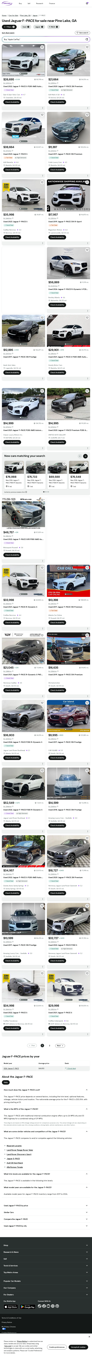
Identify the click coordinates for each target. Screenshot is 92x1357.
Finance (52, 3)
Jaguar (35, 15)
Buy (20, 3)
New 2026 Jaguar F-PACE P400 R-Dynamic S (14, 482)
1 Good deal (71, 1068)
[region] (46, 1345)
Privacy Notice (7, 1322)
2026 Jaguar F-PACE (11, 1068)
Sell (29, 3)
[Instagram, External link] (53, 1306)
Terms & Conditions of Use (11, 1318)
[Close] (89, 1336)
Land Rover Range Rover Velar (20, 1150)
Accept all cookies (78, 1347)
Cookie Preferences (9, 1333)
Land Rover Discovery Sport (19, 1154)
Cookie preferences (57, 1347)
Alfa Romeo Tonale (15, 1167)
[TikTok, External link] (39, 1306)
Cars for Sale (13, 15)
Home (4, 15)
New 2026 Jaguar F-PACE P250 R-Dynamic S (57, 482)
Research (39, 3)
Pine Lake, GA (25, 15)
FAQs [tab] (6, 1082)
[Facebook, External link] (44, 1306)
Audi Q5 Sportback (15, 1163)
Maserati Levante (14, 1146)
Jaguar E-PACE (13, 1158)
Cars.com (7, 1346)
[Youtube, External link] (48, 1306)
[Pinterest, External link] (57, 1306)
